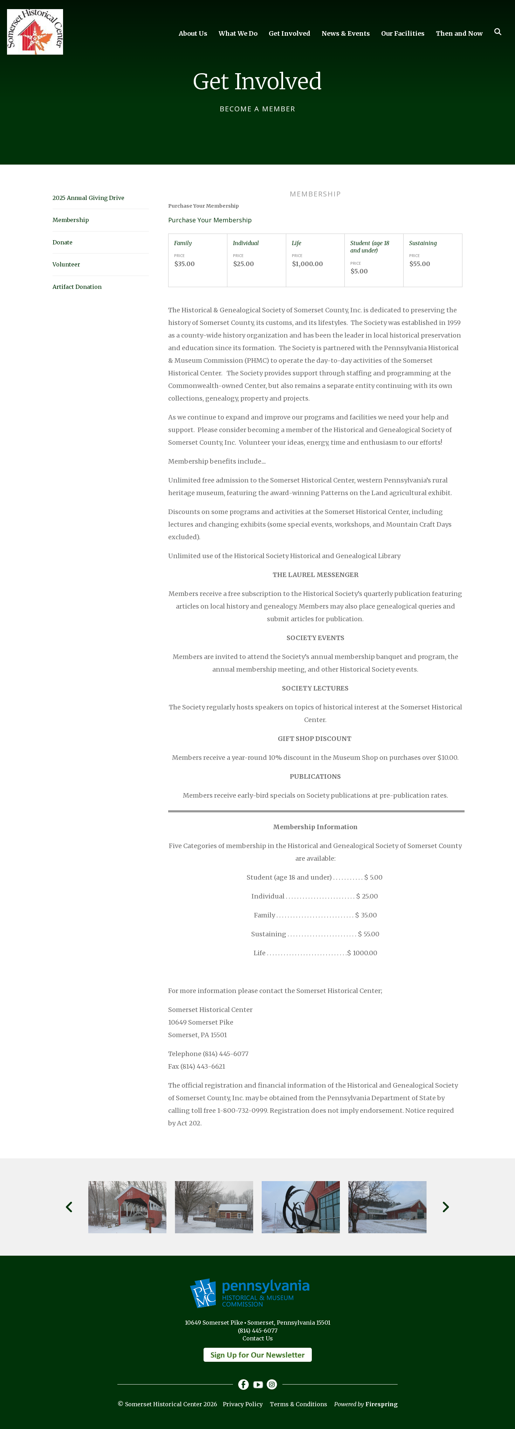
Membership (71, 219)
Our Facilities (403, 33)
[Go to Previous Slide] (69, 1207)
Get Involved (289, 33)
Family (183, 243)
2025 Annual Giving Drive (88, 197)
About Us (193, 33)
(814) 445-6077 (257, 1330)
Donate (63, 242)
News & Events (346, 33)
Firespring (381, 1404)
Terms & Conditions (298, 1404)
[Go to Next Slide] (445, 1207)
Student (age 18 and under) (369, 247)
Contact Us (257, 1338)
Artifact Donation (77, 286)
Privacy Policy (243, 1404)
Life (296, 243)
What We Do (238, 33)
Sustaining (423, 243)
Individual (246, 243)
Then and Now (459, 33)
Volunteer (66, 264)
